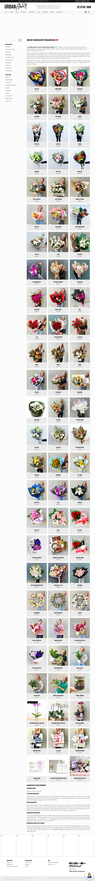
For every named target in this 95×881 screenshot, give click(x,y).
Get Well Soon (10, 57)
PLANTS (52, 12)
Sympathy (8, 63)
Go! (20, 40)
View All (8, 77)
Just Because (9, 60)
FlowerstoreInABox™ (28, 878)
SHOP (17, 12)
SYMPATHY (32, 12)
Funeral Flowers (10, 49)
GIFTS (38, 12)
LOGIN (77, 1)
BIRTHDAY (23, 12)
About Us (9, 862)
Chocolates (9, 96)
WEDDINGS (60, 12)
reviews (73, 871)
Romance (8, 65)
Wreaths (8, 47)
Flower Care (51, 864)
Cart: (84, 1)
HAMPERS (45, 12)
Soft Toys (8, 101)
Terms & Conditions (67, 878)
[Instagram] (89, 12)
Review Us (81, 871)
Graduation (9, 71)
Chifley (33, 791)
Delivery (27, 864)
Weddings (9, 864)
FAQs (26, 866)
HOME (11, 12)
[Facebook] (86, 12)
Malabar (29, 791)
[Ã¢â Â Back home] (15, 6)
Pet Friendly (9, 80)
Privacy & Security (78, 878)
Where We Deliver (53, 862)
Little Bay (39, 791)
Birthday (8, 52)
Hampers (8, 90)
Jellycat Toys (9, 98)
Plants (7, 93)
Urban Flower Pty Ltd (10, 878)
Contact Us (28, 862)
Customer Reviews (12, 866)
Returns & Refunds (55, 878)
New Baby (8, 55)
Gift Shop (8, 82)
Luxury (8, 88)
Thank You (9, 68)
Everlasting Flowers (11, 85)
